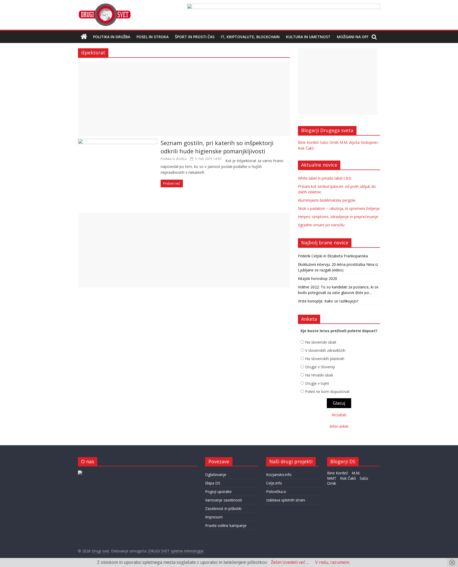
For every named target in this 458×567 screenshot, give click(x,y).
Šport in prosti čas (194, 36)
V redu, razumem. (332, 562)
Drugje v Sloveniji (320, 366)
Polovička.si (276, 491)
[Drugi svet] (104, 6)
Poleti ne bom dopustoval (327, 391)
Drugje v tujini (317, 383)
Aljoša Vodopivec (363, 142)
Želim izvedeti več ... (290, 562)
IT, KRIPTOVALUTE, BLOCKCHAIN (250, 36)
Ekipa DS (212, 483)
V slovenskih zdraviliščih (325, 350)
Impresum (214, 517)
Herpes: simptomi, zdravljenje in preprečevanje (338, 216)
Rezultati (339, 414)
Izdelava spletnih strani (285, 500)
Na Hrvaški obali (319, 375)
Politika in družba (111, 36)
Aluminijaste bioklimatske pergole (326, 200)
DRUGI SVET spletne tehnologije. (175, 550)
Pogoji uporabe (218, 491)
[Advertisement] (184, 99)
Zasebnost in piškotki (223, 508)
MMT (331, 478)
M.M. (344, 142)
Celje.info (274, 483)
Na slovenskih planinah (324, 358)
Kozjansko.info (279, 474)
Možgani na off (352, 36)
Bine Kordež (308, 142)
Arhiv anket (339, 426)
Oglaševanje (215, 474)
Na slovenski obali (320, 342)
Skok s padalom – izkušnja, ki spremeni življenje (339, 208)
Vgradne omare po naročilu (321, 224)
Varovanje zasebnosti (223, 500)
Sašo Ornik (329, 142)
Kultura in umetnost (308, 36)
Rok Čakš (306, 148)
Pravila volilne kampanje (225, 525)
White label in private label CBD (324, 178)
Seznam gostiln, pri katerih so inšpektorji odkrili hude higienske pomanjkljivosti (217, 147)
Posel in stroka (152, 36)
